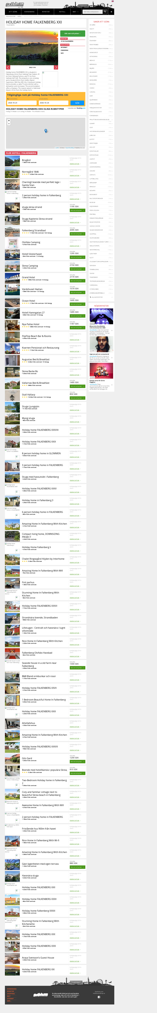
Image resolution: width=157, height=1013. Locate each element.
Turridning (94, 285)
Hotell (62, 12)
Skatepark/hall (95, 250)
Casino (92, 88)
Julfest (92, 139)
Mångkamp (93, 183)
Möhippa (92, 190)
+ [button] (9, 120)
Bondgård (93, 80)
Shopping (93, 234)
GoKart (92, 123)
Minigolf (93, 187)
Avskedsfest (94, 52)
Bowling (92, 84)
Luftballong (94, 179)
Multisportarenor (96, 198)
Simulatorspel (95, 246)
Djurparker (93, 100)
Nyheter (46, 12)
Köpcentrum (94, 155)
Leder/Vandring (95, 167)
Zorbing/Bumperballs (97, 293)
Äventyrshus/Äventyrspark (99, 48)
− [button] (9, 123)
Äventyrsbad (94, 45)
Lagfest (92, 159)
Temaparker (94, 277)
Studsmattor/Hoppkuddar (99, 261)
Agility (92, 29)
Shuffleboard (94, 238)
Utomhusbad (94, 289)
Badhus (92, 60)
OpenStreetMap (70, 148)
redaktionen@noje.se (99, 993)
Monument (93, 194)
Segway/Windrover (96, 230)
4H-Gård (92, 25)
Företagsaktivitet (96, 112)
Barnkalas (93, 64)
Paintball (93, 214)
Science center (95, 226)
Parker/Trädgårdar (96, 218)
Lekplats (92, 175)
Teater (92, 273)
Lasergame (93, 163)
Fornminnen (94, 116)
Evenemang (29, 12)
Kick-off (92, 147)
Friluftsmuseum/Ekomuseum (99, 119)
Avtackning (93, 56)
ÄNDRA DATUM (74, 164)
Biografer (93, 72)
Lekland (92, 171)
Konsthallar (94, 151)
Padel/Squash (94, 210)
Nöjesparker (94, 206)
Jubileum (92, 135)
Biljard (92, 68)
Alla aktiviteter (97, 297)
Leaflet (57, 148)
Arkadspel (93, 37)
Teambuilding (94, 269)
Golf (91, 127)
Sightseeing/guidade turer (99, 242)
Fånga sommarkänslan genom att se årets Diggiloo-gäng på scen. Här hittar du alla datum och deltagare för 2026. (99, 387)
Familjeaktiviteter (96, 108)
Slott (92, 258)
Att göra (13, 12)
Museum (92, 202)
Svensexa (93, 265)
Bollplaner (93, 76)
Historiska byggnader (97, 131)
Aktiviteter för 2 (95, 33)
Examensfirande (95, 104)
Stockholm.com (10, 16)
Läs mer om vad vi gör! (69, 997)
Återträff (93, 41)
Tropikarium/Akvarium (97, 281)
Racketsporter (95, 222)
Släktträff (93, 254)
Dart (91, 96)
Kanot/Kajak (94, 143)
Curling (92, 92)
